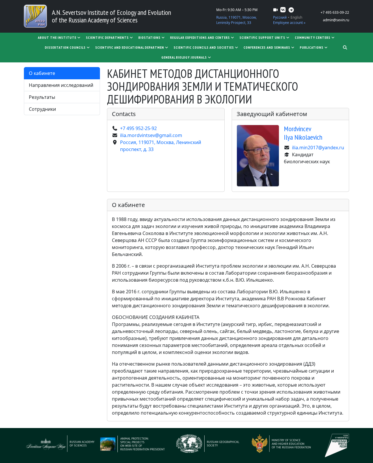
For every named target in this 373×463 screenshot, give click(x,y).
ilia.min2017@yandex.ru (318, 147)
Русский (280, 17)
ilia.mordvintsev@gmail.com (151, 135)
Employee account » (289, 22)
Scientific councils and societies (204, 47)
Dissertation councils (65, 47)
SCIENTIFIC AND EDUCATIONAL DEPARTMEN (129, 47)
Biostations (149, 37)
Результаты (42, 97)
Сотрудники (42, 109)
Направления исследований (61, 85)
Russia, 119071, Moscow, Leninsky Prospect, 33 (236, 20)
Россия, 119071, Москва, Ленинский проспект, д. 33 (160, 145)
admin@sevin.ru (336, 19)
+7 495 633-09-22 (335, 12)
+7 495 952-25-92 (138, 128)
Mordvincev (303, 133)
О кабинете (42, 73)
